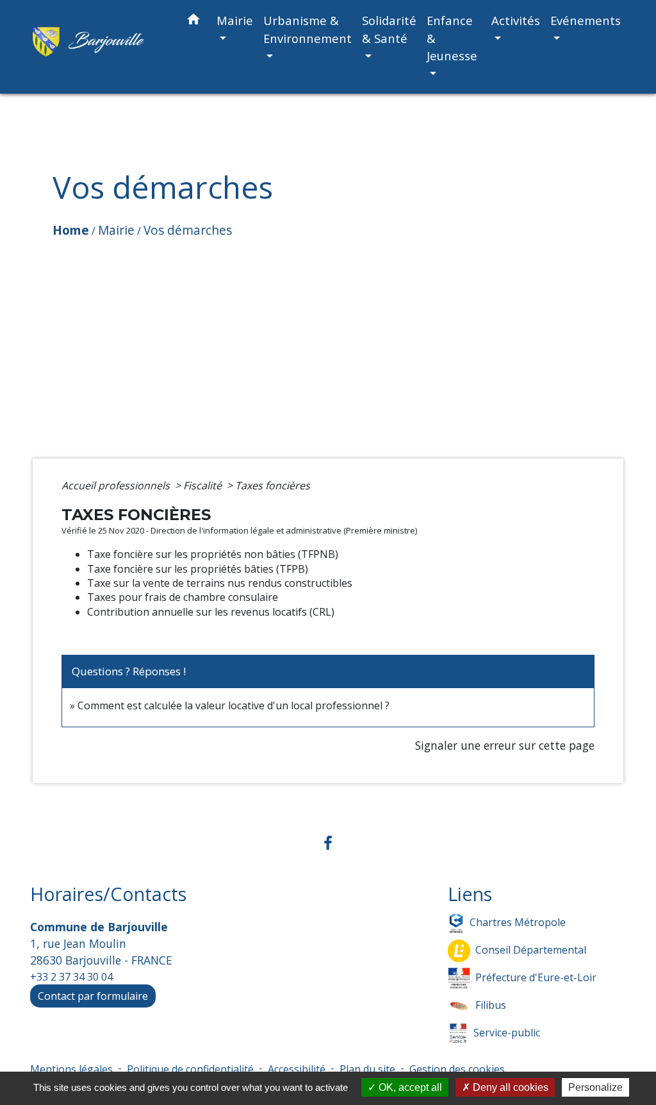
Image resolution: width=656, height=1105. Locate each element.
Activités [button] (515, 20)
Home (71, 230)
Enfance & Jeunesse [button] (452, 37)
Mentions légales (71, 1069)
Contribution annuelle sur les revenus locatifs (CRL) (210, 612)
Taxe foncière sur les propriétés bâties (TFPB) (197, 569)
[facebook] (328, 842)
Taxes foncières (272, 485)
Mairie (116, 230)
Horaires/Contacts (108, 894)
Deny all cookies (509, 1087)
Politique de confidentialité (190, 1069)
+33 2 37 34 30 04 (71, 977)
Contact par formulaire (93, 996)
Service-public (506, 1032)
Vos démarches (188, 230)
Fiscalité (203, 485)
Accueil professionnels (117, 485)
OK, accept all (409, 1087)
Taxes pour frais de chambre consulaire (182, 597)
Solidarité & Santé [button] (389, 29)
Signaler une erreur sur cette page (504, 745)
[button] (193, 21)
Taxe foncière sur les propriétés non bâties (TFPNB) (212, 554)
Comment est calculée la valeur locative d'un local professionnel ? (234, 705)
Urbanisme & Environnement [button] (307, 29)
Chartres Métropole (518, 922)
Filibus (490, 1004)
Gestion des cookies (457, 1069)
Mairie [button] (235, 20)
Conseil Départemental (530, 949)
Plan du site (367, 1069)
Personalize (595, 1087)
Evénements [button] (585, 20)
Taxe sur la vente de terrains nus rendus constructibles (219, 583)
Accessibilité (296, 1069)
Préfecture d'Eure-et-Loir (535, 977)
